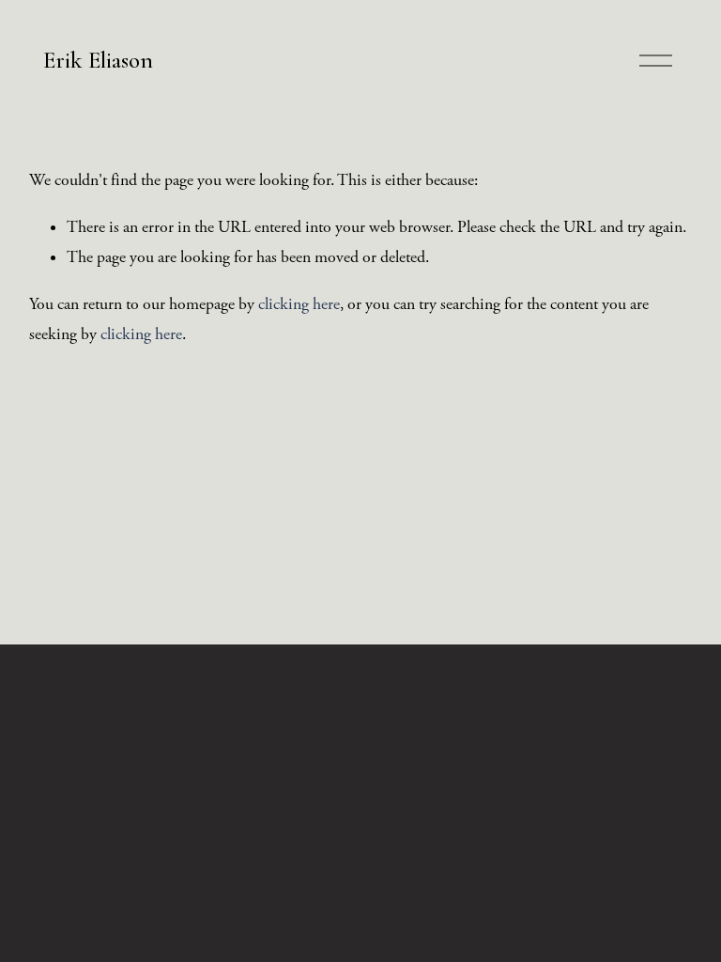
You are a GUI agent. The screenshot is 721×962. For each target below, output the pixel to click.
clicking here (299, 304)
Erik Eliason (98, 60)
